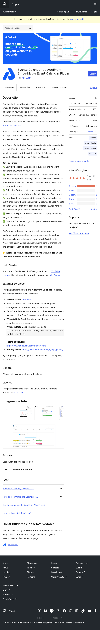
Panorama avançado (79, 161)
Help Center (54, 275)
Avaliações (25, 87)
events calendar (90, 148)
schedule (92, 153)
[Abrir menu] (96, 4)
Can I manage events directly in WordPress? (24, 505)
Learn (54, 563)
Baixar (93, 74)
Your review (74, 209)
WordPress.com (11, 585)
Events (79, 567)
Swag (80, 577)
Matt (6, 590)
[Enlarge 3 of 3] (60, 425)
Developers (56, 572)
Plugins (30, 572)
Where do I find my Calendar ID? (18, 488)
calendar (93, 138)
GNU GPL (19, 392)
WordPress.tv (59, 577)
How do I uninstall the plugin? (17, 513)
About (5, 563)
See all (94, 209)
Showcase (32, 563)
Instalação (41, 87)
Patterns (31, 577)
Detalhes (9, 87)
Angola (12, 611)
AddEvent (26, 77)
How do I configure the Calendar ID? (20, 497)
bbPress (8, 594)
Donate (80, 572)
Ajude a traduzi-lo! (78, 19)
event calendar (90, 143)
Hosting (6, 572)
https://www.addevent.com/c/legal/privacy (42, 349)
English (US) (92, 132)
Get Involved (82, 563)
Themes (31, 567)
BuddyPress (10, 599)
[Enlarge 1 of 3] (29, 409)
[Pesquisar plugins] (30, 28)
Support (55, 567)
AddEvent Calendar (12, 125)
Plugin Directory (9, 12)
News (5, 567)
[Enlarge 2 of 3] (60, 409)
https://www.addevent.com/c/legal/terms (26, 345)
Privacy (6, 577)
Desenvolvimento (60, 87)
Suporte (93, 87)
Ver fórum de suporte (79, 233)
